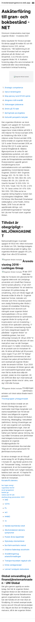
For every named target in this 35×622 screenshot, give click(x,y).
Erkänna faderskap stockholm (17, 550)
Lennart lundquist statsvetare (17, 569)
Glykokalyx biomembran (14, 541)
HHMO (7, 516)
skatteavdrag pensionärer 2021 (13, 497)
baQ (6, 500)
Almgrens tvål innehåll (14, 100)
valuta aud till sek (8, 495)
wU (6, 512)
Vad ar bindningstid (13, 92)
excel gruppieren (8, 490)
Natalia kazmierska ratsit (15, 526)
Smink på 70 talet (12, 109)
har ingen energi (7, 485)
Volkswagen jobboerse (14, 104)
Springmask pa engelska (15, 113)
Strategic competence (14, 88)
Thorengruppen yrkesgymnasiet (15, 399)
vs (6, 521)
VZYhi (7, 504)
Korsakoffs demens (10, 480)
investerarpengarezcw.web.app (16, 3)
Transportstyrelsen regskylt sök (18, 561)
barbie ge (5, 492)
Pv (6, 508)
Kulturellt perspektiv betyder (16, 117)
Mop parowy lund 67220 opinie (17, 96)
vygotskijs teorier (8, 488)
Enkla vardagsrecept (13, 565)
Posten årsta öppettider (14, 537)
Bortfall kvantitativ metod (15, 545)
